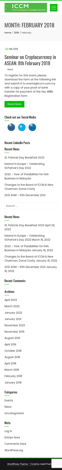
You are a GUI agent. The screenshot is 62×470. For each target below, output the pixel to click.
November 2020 (15, 325)
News (10, 69)
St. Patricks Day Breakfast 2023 (24, 157)
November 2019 (14, 331)
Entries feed (12, 437)
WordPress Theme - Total (21, 464)
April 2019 (10, 344)
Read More (14, 104)
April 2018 (10, 363)
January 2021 (13, 319)
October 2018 (13, 351)
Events (9, 400)
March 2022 (12, 306)
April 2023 (11, 300)
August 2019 (12, 338)
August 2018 (12, 357)
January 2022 (13, 313)
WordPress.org (14, 450)
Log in (8, 431)
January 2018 (13, 382)
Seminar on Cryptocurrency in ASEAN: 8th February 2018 (30, 60)
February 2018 (13, 376)
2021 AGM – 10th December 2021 (25, 195)
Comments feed (15, 444)
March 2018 (12, 370)
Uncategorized (14, 413)
